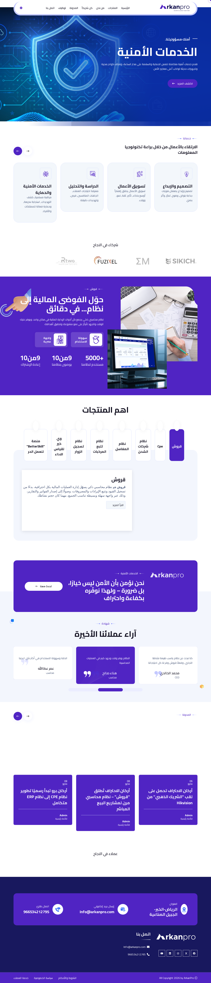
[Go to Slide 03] (107, 689)
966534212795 (36, 911)
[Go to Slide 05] (89, 689)
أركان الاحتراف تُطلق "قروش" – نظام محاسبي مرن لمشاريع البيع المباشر (108, 800)
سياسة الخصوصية (43, 978)
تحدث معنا (46, 586)
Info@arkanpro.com (97, 911)
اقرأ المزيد (118, 505)
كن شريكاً (87, 7)
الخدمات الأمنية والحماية (37, 189)
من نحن (100, 7)
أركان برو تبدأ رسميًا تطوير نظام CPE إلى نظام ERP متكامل (44, 797)
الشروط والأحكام (67, 978)
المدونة (74, 7)
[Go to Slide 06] (86, 689)
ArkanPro (189, 977)
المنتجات (113, 7)
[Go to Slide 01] (125, 689)
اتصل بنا (50, 7)
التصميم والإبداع (177, 186)
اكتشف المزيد (185, 83)
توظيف (62, 7)
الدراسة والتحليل (83, 186)
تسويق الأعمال (131, 186)
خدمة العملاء (21, 978)
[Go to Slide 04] (92, 689)
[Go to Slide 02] (122, 689)
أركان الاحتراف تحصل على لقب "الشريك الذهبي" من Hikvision (170, 797)
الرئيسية (125, 7)
